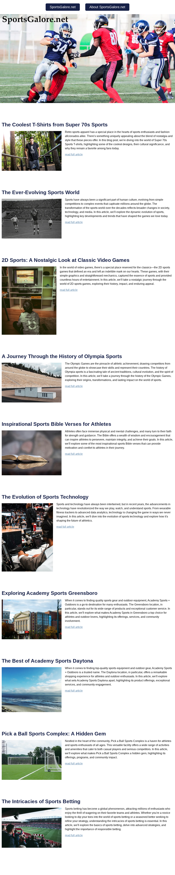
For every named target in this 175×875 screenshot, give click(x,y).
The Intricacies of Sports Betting (41, 801)
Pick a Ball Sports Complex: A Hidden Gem (54, 733)
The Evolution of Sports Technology (45, 497)
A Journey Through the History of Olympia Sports (62, 356)
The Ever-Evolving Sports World (40, 192)
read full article (74, 154)
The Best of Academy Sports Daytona (47, 661)
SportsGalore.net (63, 7)
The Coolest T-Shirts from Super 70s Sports (55, 124)
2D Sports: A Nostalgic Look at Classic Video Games (66, 260)
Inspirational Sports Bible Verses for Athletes (56, 424)
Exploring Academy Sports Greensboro (49, 593)
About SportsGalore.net (107, 7)
